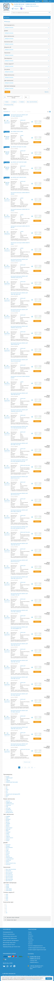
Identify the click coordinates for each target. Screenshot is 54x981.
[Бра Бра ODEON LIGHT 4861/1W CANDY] (7, 153)
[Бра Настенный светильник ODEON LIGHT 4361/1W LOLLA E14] (7, 500)
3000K (7, 884)
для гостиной (9, 872)
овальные (8, 805)
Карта (31, 968)
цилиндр (8, 808)
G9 (6, 788)
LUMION (21, 135)
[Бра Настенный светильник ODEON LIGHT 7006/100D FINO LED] (7, 400)
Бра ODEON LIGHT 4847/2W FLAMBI (18, 162)
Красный (8, 829)
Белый (7, 820)
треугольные (9, 811)
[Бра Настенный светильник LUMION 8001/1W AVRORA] (7, 216)
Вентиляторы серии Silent (9, 942)
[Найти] (49, 12)
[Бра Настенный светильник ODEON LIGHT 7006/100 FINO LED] (7, 350)
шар (7, 806)
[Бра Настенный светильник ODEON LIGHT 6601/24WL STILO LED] (7, 450)
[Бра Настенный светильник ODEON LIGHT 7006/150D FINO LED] (7, 650)
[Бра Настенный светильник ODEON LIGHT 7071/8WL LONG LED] (7, 717)
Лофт (7, 850)
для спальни (9, 873)
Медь (7, 830)
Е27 (7, 791)
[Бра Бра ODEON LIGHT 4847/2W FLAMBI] (7, 168)
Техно (7, 849)
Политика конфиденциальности (35, 945)
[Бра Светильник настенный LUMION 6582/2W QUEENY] (7, 383)
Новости (30, 934)
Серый (7, 833)
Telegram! (16, 8)
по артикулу (27, 111)
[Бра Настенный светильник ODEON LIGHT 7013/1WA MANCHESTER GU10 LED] (7, 433)
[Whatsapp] (7, 966)
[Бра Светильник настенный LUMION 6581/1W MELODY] (7, 233)
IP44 (7, 897)
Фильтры (7, 21)
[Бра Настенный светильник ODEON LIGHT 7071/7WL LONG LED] (7, 701)
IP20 (7, 896)
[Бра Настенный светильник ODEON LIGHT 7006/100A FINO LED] (7, 550)
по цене (14, 111)
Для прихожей (9, 879)
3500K (7, 887)
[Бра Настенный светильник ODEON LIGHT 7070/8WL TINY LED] (7, 600)
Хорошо (49, 978)
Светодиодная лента (8, 932)
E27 (7, 796)
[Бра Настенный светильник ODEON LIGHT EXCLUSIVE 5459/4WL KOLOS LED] (7, 467)
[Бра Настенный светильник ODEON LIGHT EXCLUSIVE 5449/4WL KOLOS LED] (7, 533)
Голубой (8, 823)
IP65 (7, 894)
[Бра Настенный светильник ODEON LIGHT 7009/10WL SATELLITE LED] (7, 584)
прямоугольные (10, 803)
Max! (24, 8)
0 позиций (46, 1)
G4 (6, 787)
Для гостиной (9, 877)
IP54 (7, 898)
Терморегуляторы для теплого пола (11, 946)
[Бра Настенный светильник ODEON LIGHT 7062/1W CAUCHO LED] (7, 366)
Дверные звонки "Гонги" (9, 944)
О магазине (30, 940)
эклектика (8, 860)
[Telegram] (11, 966)
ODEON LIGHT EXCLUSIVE (25, 465)
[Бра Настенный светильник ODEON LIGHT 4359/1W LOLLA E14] (7, 483)
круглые (8, 801)
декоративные (9, 812)
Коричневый (9, 827)
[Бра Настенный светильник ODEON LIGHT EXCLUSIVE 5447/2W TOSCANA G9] (7, 751)
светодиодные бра (8, 104)
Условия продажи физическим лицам (36, 947)
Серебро (8, 816)
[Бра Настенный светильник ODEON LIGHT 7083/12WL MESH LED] (7, 300)
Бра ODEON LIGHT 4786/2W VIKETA (18, 177)
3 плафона (21, 101)
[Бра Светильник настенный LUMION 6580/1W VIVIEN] (7, 249)
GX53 (7, 789)
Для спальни (9, 880)
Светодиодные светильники (10, 936)
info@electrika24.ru (18, 6)
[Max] (14, 966)
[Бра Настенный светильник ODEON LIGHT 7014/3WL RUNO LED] (7, 316)
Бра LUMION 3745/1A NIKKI (17, 131)
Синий (7, 834)
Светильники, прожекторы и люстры (13, 97)
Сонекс (7, 776)
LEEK (7, 779)
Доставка (30, 938)
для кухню (8, 870)
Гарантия (30, 942)
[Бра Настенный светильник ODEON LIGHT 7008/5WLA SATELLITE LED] (7, 417)
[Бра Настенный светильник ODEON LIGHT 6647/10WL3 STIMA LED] (7, 517)
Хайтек (7, 861)
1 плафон (6, 101)
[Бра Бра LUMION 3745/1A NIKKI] (7, 137)
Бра (26, 97)
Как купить (30, 936)
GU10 (7, 795)
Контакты (30, 943)
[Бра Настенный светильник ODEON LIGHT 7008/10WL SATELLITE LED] (7, 734)
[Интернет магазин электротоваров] (6, 6)
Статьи (29, 932)
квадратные (9, 802)
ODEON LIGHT (22, 120)
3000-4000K (9, 889)
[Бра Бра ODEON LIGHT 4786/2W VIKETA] (7, 183)
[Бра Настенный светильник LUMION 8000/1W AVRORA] (7, 199)
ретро (7, 854)
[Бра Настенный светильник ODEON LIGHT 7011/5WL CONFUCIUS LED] (7, 121)
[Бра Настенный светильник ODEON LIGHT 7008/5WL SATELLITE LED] (7, 333)
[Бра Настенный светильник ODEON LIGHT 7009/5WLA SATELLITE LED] (7, 283)
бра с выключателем (32, 101)
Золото (7, 826)
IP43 (7, 900)
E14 (7, 792)
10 (31, 767)
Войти (50, 1)
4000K (7, 886)
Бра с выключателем (11, 869)
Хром (7, 817)
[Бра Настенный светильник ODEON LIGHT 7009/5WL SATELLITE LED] (7, 266)
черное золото (9, 837)
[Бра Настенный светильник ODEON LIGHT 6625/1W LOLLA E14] (7, 567)
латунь (7, 840)
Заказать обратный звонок (32, 6)
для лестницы (9, 876)
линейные (8, 809)
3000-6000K (9, 890)
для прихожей (9, 875)
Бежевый (8, 819)
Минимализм (9, 847)
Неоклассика (9, 857)
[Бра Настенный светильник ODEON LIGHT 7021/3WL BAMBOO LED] (7, 634)
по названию (20, 111)
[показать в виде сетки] (48, 112)
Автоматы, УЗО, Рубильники (10, 938)
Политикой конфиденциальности (33, 979)
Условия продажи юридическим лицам (37, 949)
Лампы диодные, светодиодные (11, 940)
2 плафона (13, 101)
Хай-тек (8, 851)
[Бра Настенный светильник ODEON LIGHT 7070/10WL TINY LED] (7, 684)
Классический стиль (11, 863)
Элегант (8, 853)
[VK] (4, 966)
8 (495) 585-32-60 (19, 4)
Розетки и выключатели (9, 934)
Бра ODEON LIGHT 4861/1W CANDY (18, 146)
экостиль (8, 864)
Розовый (8, 832)
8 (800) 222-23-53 (31, 4)
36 (6, 912)
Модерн (8, 846)
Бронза (7, 822)
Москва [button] (37, 1)
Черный (8, 836)
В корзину (37, 126)
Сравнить (32, 121)
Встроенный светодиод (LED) (13, 794)
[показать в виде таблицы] (50, 112)
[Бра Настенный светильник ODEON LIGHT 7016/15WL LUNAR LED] (7, 617)
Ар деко (8, 856)
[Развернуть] (4, 97)
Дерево (7, 825)
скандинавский (10, 858)
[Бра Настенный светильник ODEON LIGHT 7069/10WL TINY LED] (7, 667)
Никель (8, 839)
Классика (8, 844)
